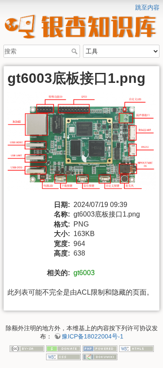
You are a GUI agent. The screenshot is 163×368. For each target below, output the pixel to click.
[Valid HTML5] (136, 348)
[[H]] (81, 5)
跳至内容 (147, 7)
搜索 (75, 51)
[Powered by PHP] (100, 348)
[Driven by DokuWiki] (100, 356)
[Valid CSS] (63, 356)
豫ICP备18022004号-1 (92, 336)
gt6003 (84, 272)
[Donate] (63, 348)
